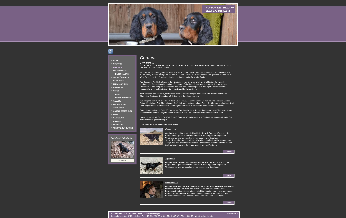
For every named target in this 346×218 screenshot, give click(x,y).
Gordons (117, 67)
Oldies (116, 91)
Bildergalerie (122, 74)
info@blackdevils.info (204, 216)
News (115, 61)
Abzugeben (118, 108)
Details (229, 152)
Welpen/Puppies (120, 71)
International (119, 104)
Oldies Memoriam (123, 98)
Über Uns (117, 64)
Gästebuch (118, 118)
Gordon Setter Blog (122, 111)
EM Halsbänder (120, 84)
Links (115, 114)
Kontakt (117, 121)
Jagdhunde (170, 158)
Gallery (117, 101)
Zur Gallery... (122, 160)
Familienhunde (171, 182)
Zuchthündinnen (121, 77)
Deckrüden (118, 81)
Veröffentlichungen (123, 128)
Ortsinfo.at (233, 214)
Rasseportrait (170, 129)
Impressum (118, 125)
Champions (118, 87)
